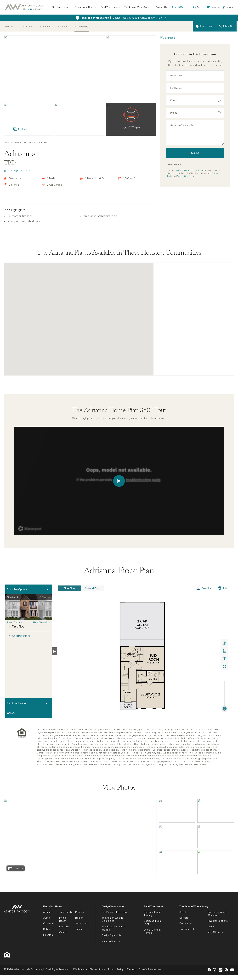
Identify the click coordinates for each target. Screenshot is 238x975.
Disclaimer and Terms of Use (89, 969)
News (211, 926)
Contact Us (161, 7)
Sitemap (131, 969)
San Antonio (82, 923)
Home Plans (29, 142)
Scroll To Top (233, 888)
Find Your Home (60, 7)
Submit (195, 153)
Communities (27, 26)
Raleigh (79, 918)
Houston (17, 142)
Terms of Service (184, 176)
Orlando (63, 932)
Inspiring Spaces (111, 941)
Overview (9, 26)
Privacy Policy (181, 170)
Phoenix (79, 912)
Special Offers (178, 7)
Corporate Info (187, 929)
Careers (183, 918)
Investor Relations (218, 921)
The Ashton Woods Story (136, 7)
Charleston (49, 923)
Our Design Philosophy (114, 912)
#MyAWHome (215, 932)
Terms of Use (198, 170)
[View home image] (177, 811)
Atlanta (47, 912)
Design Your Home (84, 7)
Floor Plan (63, 26)
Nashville (64, 926)
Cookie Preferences (150, 969)
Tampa (79, 929)
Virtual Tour (45, 26)
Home (6, 142)
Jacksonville (66, 912)
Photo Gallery (81, 26)
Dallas (46, 929)
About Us (184, 912)
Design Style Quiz (111, 935)
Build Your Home (109, 7)
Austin (46, 918)
